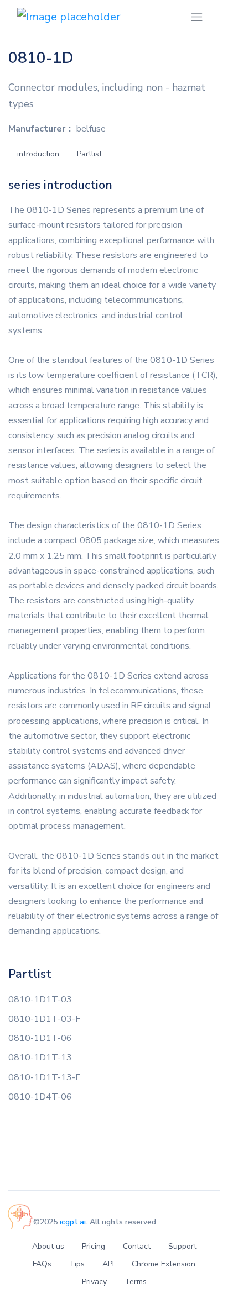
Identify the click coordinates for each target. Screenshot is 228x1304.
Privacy (94, 1281)
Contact (137, 1246)
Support (182, 1246)
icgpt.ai (73, 1222)
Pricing (93, 1246)
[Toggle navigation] (197, 17)
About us (48, 1246)
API (108, 1264)
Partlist (89, 154)
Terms (136, 1281)
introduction (38, 154)
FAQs (42, 1264)
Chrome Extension (163, 1264)
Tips (77, 1264)
